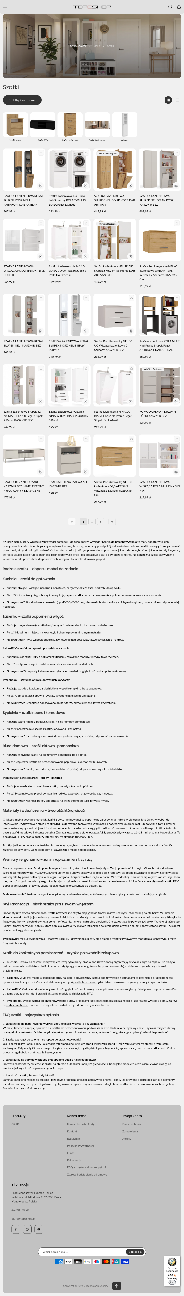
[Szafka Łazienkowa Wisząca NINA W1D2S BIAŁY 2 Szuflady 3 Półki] (69, 385)
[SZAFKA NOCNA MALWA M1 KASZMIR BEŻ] (69, 456)
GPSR (15, 1124)
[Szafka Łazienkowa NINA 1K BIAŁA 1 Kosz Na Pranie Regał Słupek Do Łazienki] (114, 385)
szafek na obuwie (17, 1005)
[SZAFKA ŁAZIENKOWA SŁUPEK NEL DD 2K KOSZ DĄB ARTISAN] (114, 169)
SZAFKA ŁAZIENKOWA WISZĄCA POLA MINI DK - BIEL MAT (159, 486)
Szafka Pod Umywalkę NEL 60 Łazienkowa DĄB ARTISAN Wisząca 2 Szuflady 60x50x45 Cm (158, 272)
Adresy (126, 1138)
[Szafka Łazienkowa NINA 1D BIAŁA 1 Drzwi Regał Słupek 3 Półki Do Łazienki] (69, 240)
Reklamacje (74, 1160)
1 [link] (83, 521)
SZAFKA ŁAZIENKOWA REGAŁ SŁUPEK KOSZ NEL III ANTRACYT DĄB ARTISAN (23, 200)
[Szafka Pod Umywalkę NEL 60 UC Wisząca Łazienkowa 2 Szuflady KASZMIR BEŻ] (114, 315)
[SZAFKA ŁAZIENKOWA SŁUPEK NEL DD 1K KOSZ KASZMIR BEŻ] (160, 169)
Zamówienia (130, 1131)
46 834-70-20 (20, 1210)
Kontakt (72, 1131)
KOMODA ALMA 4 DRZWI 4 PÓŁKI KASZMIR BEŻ (157, 413)
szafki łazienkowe (85, 982)
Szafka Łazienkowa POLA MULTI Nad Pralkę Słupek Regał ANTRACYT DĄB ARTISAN (159, 345)
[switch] (172, 1282)
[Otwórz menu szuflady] (5, 7)
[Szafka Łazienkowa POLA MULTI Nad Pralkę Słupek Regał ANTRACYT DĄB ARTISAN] (160, 315)
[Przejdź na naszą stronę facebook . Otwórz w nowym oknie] (16, 1229)
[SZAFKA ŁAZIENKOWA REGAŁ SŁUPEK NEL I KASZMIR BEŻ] (24, 315)
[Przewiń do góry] (116, 1286)
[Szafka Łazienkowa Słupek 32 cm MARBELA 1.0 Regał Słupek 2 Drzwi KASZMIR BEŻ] (24, 385)
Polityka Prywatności (80, 1145)
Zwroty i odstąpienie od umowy (87, 1174)
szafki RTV (85, 993)
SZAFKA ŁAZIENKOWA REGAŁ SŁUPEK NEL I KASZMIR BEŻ (23, 343)
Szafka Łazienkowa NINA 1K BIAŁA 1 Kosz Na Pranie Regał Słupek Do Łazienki (112, 416)
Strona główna (78, 45)
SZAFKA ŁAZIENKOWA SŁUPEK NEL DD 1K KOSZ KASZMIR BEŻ (156, 200)
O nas (70, 1153)
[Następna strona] (112, 521)
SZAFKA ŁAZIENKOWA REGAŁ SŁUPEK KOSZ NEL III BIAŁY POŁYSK (69, 345)
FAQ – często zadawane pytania (87, 1167)
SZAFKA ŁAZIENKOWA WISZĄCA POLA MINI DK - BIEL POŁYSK (24, 270)
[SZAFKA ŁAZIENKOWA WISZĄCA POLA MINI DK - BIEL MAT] (160, 456)
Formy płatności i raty (81, 1124)
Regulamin (73, 1138)
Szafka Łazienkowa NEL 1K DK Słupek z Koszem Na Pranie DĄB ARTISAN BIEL (114, 270)
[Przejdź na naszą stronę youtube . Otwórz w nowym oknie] (38, 1229)
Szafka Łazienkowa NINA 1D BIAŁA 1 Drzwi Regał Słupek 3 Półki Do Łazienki (67, 270)
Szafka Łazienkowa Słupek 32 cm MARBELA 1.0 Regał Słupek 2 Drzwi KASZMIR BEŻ (23, 416)
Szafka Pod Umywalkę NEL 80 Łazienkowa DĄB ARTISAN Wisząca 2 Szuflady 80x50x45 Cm (113, 488)
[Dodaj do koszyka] (41, 153)
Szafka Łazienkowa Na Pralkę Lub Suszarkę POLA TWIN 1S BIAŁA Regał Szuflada (67, 200)
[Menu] (178, 1258)
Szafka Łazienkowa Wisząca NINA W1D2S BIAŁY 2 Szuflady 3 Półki (68, 416)
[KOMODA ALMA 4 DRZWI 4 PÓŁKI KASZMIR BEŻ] (160, 385)
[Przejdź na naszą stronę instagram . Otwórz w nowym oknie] (27, 1229)
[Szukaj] (170, 7)
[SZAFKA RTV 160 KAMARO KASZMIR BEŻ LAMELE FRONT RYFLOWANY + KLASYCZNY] (24, 456)
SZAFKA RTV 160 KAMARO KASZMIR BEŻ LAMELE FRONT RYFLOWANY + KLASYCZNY (24, 486)
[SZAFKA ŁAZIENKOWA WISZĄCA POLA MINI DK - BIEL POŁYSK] (24, 240)
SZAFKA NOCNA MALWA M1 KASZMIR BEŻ (68, 484)
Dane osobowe (131, 1124)
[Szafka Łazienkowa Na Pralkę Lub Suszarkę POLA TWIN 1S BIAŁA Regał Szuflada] (69, 169)
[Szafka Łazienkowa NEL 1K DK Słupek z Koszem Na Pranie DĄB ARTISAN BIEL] (114, 240)
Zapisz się (135, 1251)
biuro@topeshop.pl (23, 1218)
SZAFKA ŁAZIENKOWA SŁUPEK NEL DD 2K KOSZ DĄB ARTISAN (114, 200)
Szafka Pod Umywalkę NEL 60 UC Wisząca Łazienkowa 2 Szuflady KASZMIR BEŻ (113, 345)
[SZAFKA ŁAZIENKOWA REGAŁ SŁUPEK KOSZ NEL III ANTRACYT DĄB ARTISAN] (24, 169)
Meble (96, 45)
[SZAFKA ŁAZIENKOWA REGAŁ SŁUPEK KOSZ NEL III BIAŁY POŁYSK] (69, 315)
